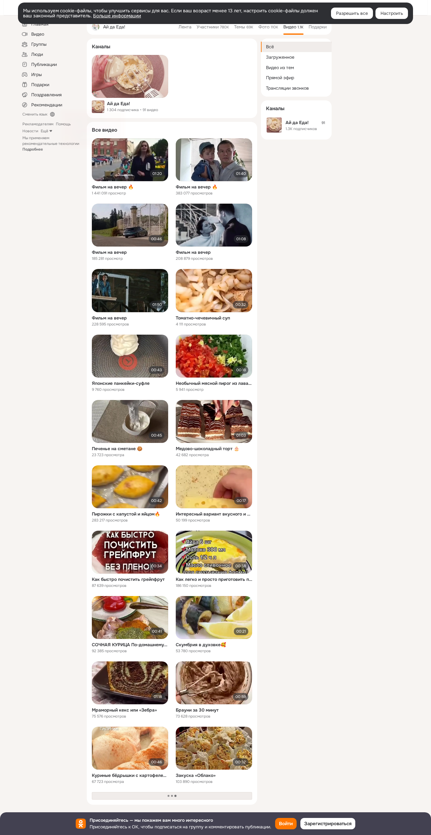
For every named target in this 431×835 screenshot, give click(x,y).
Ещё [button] (44, 131)
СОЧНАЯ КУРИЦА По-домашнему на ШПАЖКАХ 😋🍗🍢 (130, 644)
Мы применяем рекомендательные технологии (50, 143)
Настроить (392, 13)
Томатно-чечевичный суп (203, 318)
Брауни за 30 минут (197, 710)
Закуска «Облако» (196, 775)
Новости (30, 131)
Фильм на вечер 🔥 (112, 187)
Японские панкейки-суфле (121, 383)
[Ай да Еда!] (130, 76)
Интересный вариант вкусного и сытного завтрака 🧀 (214, 514)
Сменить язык (34, 114)
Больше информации (117, 16)
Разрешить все (352, 13)
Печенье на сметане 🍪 (117, 448)
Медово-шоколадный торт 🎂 (207, 448)
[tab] (185, 27)
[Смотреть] (130, 159)
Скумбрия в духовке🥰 (201, 644)
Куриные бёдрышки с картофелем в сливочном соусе (130, 775)
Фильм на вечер (109, 252)
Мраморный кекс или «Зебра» (124, 710)
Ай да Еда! (118, 103)
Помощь (63, 124)
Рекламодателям (37, 124)
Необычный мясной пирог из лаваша (214, 383)
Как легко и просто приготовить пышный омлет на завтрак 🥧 (214, 579)
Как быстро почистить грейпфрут (128, 579)
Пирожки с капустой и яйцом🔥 (126, 514)
